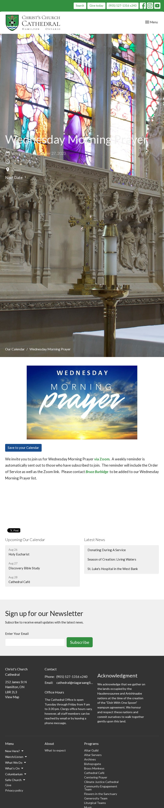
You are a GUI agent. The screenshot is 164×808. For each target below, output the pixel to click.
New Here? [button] (12, 751)
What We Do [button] (13, 762)
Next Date (14, 177)
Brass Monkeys (94, 768)
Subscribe (79, 642)
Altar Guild (91, 750)
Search (80, 5)
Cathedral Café (94, 773)
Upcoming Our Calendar (25, 539)
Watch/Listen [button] (14, 757)
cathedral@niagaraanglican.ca (74, 682)
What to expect (55, 750)
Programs (91, 743)
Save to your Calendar (23, 447)
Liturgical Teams (95, 803)
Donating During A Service (107, 550)
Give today (96, 5)
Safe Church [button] (13, 780)
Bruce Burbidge (97, 471)
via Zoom (102, 459)
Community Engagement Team (100, 787)
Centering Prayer (95, 777)
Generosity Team (95, 798)
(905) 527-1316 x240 (122, 5)
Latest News (94, 539)
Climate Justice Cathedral (101, 782)
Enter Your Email (17, 633)
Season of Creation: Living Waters (112, 559)
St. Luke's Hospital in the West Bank (113, 569)
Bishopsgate (92, 764)
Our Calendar (15, 349)
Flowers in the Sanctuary (100, 794)
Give (8, 785)
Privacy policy (14, 790)
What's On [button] (12, 768)
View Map (12, 697)
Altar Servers (93, 755)
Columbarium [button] (14, 774)
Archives (90, 759)
